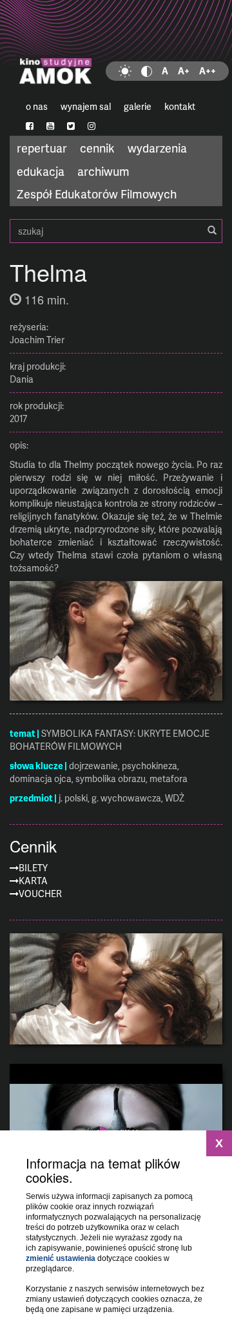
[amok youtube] (50, 126)
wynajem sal (86, 106)
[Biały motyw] (125, 71)
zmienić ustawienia (60, 1258)
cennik (97, 148)
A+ (183, 71)
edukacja (40, 171)
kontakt (179, 106)
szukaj (116, 231)
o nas (37, 106)
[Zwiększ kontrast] (146, 71)
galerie (137, 106)
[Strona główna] (116, 48)
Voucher (40, 893)
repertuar (42, 148)
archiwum (103, 171)
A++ (207, 71)
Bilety (33, 868)
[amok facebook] (29, 126)
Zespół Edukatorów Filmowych (97, 193)
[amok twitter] (71, 126)
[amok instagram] (91, 126)
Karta (33, 880)
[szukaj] (212, 231)
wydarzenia (157, 148)
